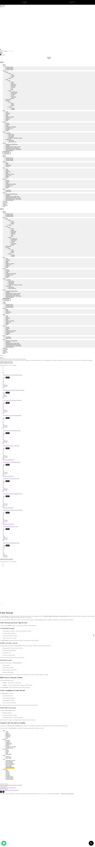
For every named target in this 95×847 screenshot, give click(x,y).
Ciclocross (8, 113)
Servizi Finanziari (9, 150)
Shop (7, 770)
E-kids (12, 98)
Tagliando (25, 1)
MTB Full (13, 85)
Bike (9, 73)
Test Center (6, 153)
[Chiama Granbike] (91, 843)
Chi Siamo (8, 775)
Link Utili (5, 769)
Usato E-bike (8, 139)
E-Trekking (13, 97)
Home (4, 64)
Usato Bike (8, 133)
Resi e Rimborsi (9, 761)
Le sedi (4, 65)
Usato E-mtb (11, 140)
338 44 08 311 (15, 790)
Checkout (8, 772)
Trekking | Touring (10, 116)
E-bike (9, 78)
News (71, 3)
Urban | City (8, 118)
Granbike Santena (9, 68)
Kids (12, 89)
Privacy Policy (9, 765)
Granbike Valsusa (9, 69)
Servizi (4, 143)
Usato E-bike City (12, 141)
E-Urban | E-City (9, 128)
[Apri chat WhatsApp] (3, 843)
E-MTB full (8, 744)
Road (12, 74)
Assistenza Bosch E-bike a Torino (13, 146)
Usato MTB (11, 136)
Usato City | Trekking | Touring (15, 138)
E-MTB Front (14, 92)
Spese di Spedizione (10, 764)
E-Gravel (13, 94)
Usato (4, 131)
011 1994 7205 (12, 787)
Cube (7, 79)
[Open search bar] (0, 49)
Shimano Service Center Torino (12, 148)
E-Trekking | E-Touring (11, 126)
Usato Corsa (11, 134)
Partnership (72, 1)
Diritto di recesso (10, 767)
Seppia (62, 793)
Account (7, 774)
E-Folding (8, 129)
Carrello (7, 771)
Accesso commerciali (68, 793)
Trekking (13, 87)
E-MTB (13, 109)
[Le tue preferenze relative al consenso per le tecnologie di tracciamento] (93, 635)
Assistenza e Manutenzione (12, 144)
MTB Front (13, 84)
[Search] (1, 53)
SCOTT (7, 100)
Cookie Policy (9, 766)
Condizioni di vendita (10, 760)
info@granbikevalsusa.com (6, 790)
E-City (12, 95)
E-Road (13, 108)
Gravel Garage (6, 151)
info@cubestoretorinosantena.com (7, 785)
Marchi (4, 70)
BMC (7, 72)
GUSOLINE (8, 99)
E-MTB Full (14, 93)
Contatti (24, 3)
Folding (7, 119)
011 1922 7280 (18, 785)
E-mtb (7, 125)
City (12, 88)
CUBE (7, 164)
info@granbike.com (4, 787)
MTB (12, 77)
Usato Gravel (11, 135)
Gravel (12, 75)
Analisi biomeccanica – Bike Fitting (13, 149)
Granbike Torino (9, 67)
